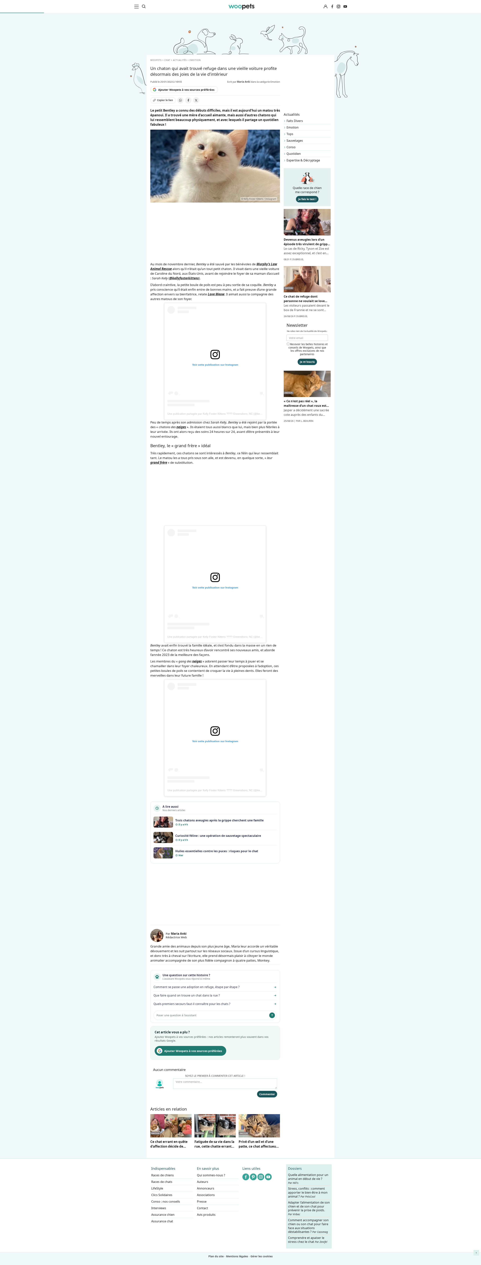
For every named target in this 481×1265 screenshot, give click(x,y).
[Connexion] (325, 7)
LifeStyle (157, 1188)
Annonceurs (205, 1188)
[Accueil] (241, 7)
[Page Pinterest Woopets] (253, 1177)
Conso (291, 147)
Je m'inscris (307, 362)
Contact (202, 1208)
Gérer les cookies (261, 1256)
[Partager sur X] (196, 100)
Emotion (293, 127)
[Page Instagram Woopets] (338, 6)
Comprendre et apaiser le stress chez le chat (307, 1240)
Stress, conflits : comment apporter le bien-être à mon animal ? (307, 1192)
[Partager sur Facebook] (188, 100)
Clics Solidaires (161, 1195)
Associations (206, 1195)
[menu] (137, 6)
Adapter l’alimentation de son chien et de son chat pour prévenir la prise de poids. (309, 1208)
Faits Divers (295, 121)
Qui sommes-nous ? (211, 1175)
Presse (201, 1201)
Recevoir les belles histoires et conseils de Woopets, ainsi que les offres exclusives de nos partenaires (308, 349)
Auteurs (202, 1182)
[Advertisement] (215, 895)
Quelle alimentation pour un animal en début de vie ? (308, 1179)
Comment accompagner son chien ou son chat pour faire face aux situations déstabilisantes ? (308, 1226)
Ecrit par (238, 81)
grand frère (158, 462)
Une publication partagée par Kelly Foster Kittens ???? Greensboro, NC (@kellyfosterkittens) (222, 413)
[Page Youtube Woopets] (345, 6)
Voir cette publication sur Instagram (215, 364)
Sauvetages (295, 140)
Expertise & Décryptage (303, 160)
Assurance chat (162, 1221)
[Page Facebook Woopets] (332, 6)
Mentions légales (237, 1256)
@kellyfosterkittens (184, 278)
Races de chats (161, 1182)
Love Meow (216, 294)
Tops (290, 134)
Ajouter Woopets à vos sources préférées (186, 89)
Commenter (267, 1094)
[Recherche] (144, 6)
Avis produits (206, 1215)
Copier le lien (165, 100)
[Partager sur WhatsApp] (180, 100)
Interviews (158, 1208)
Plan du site (216, 1256)
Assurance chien (163, 1215)
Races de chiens (162, 1175)
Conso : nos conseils (165, 1201)
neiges (181, 427)
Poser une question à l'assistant (176, 1015)
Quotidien (294, 154)
